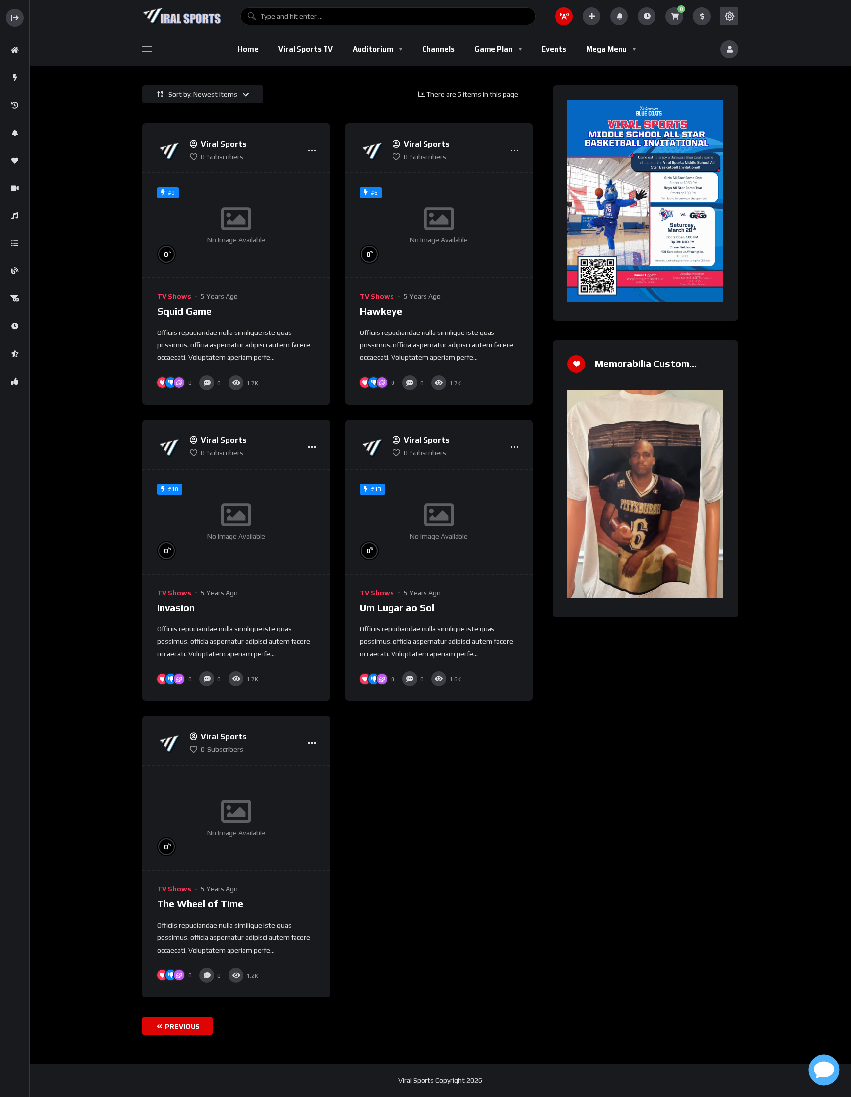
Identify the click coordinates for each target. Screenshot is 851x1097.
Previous (182, 1026)
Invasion (176, 607)
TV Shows (174, 296)
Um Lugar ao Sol (397, 607)
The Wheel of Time (200, 903)
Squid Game (184, 311)
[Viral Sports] (181, 16)
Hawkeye (381, 311)
